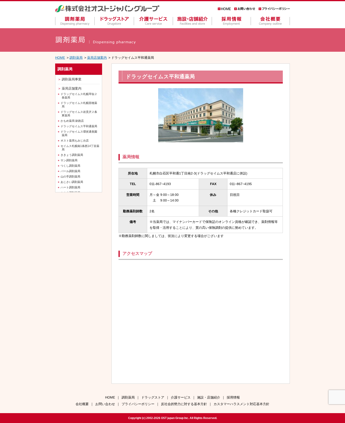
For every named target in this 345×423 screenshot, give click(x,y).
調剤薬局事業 (71, 79)
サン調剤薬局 (69, 160)
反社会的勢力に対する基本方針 (184, 404)
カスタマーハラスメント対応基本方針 (241, 404)
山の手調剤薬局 (70, 176)
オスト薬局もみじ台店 (75, 140)
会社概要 (82, 404)
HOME (60, 57)
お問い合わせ (105, 404)
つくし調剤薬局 (70, 165)
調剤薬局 (76, 57)
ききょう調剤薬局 (72, 155)
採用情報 (233, 397)
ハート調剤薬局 (70, 187)
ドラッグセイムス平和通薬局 (79, 126)
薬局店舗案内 (97, 57)
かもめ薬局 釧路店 (72, 121)
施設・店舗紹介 (208, 397)
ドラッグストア (152, 397)
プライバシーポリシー (138, 404)
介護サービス (181, 397)
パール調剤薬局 (70, 171)
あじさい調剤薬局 (72, 182)
